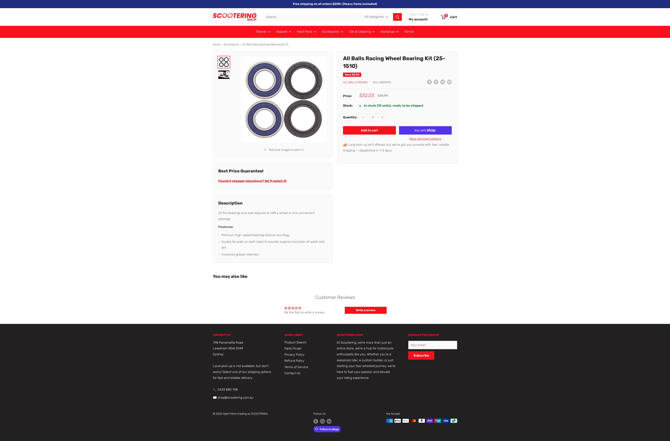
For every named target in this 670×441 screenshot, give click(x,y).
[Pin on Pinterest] (436, 82)
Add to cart (369, 130)
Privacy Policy (294, 355)
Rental (409, 32)
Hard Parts (304, 32)
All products (231, 44)
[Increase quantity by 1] (382, 117)
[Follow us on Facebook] (315, 421)
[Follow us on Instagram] (322, 421)
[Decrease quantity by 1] (363, 117)
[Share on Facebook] (429, 82)
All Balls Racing (355, 82)
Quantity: (350, 117)
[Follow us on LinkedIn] (329, 421)
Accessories (330, 32)
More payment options (425, 139)
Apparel (281, 32)
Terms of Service (296, 367)
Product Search (295, 342)
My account (418, 19)
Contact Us (292, 373)
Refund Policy (294, 361)
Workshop (387, 32)
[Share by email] (449, 82)
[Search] (397, 17)
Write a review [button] (365, 310)
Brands (261, 32)
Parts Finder (293, 348)
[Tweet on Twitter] (442, 82)
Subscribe (421, 355)
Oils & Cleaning (360, 32)
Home (216, 44)
